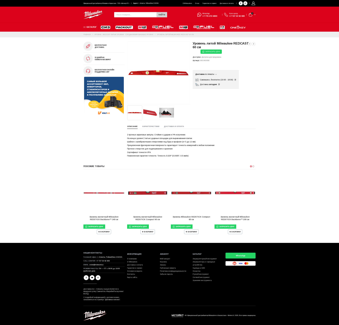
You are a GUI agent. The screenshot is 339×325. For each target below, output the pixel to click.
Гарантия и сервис (209, 3)
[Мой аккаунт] (253, 3)
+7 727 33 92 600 (237, 16)
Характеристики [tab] (150, 126)
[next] (254, 44)
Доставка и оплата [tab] (174, 126)
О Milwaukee (187, 3)
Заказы (163, 265)
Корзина (163, 262)
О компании (132, 259)
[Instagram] (245, 3)
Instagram (98, 277)
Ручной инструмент (201, 274)
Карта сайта (132, 277)
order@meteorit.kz (96, 265)
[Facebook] (241, 3)
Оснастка (196, 271)
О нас (197, 3)
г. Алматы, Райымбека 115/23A (149, 3)
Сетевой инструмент (201, 277)
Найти (162, 15)
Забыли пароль (166, 274)
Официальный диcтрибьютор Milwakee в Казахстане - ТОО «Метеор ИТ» (106, 3)
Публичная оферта (168, 268)
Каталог (92, 27)
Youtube (92, 277)
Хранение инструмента (202, 280)
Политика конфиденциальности (173, 271)
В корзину (105, 232)
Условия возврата (134, 271)
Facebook (86, 277)
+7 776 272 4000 (209, 16)
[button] (128, 73)
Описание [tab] (132, 126)
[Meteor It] (178, 315)
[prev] (250, 44)
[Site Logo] (93, 14)
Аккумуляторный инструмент (205, 259)
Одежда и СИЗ (199, 268)
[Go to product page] (103, 192)
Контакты (131, 274)
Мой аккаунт (165, 259)
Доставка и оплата (227, 3)
